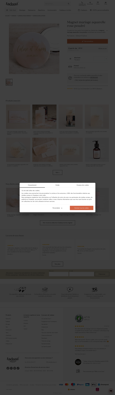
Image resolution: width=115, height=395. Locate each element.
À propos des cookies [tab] (83, 185)
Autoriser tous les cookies (82, 208)
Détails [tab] (58, 185)
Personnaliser (56, 208)
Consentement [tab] (32, 185)
